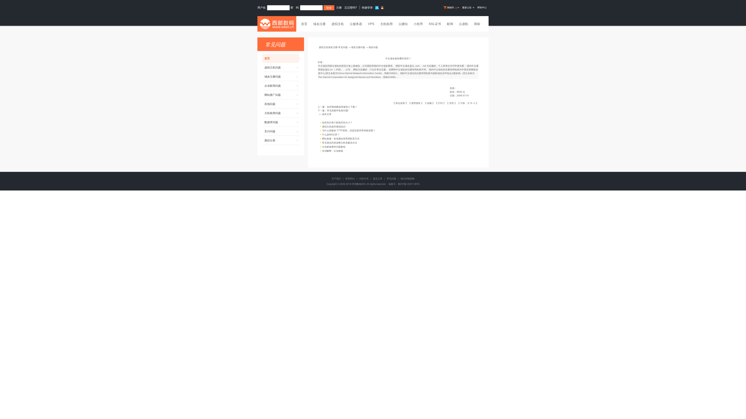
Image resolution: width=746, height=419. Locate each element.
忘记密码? (350, 7)
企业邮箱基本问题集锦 (333, 146)
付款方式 (364, 178)
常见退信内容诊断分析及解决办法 (339, 142)
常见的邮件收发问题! (338, 110)
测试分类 (269, 140)
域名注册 (319, 24)
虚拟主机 (337, 24)
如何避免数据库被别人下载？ (342, 106)
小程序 (418, 24)
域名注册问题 (272, 76)
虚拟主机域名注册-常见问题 (333, 47)
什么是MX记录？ (331, 134)
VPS (371, 24)
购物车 (452, 8)
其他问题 (269, 104)
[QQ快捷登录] (382, 7)
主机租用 (386, 24)
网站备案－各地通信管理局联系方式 (340, 138)
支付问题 (269, 131)
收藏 (429, 103)
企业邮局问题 (272, 85)
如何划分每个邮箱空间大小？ (337, 122)
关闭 (451, 103)
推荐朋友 (416, 103)
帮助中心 (482, 7)
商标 (477, 24)
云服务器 (356, 24)
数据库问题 (271, 122)
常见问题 (391, 178)
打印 (440, 103)
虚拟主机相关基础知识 (333, 126)
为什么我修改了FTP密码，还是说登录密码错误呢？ (348, 130)
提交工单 (377, 178)
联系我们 (350, 178)
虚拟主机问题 (272, 67)
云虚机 (463, 24)
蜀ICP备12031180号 (409, 183)
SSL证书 (435, 24)
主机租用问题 (272, 113)
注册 (339, 7)
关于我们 (336, 178)
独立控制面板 (408, 178)
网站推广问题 (272, 95)
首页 (304, 24)
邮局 (450, 24)
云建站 (403, 24)
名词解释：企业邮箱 (332, 150)
